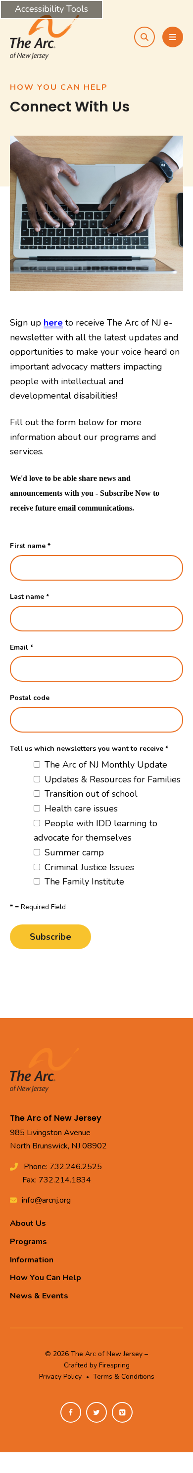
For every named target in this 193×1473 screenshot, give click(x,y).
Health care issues (80, 808)
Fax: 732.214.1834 (56, 1180)
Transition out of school (90, 794)
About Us (28, 1223)
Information (31, 1259)
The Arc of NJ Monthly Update (104, 765)
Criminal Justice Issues (88, 867)
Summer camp (73, 852)
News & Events (39, 1295)
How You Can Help (45, 1277)
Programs (28, 1241)
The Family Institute (83, 881)
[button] (144, 37)
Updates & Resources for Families (111, 779)
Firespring (114, 1365)
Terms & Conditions (123, 1376)
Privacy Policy (60, 1376)
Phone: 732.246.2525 (63, 1166)
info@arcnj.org (46, 1200)
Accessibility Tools (51, 9)
